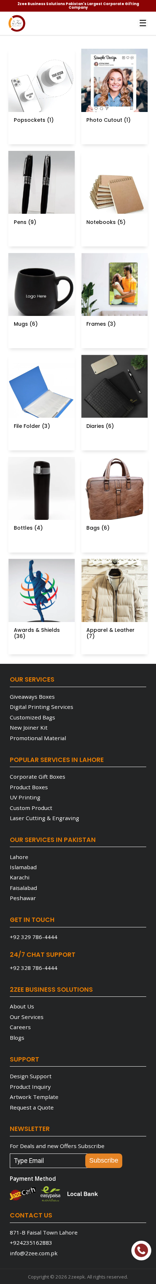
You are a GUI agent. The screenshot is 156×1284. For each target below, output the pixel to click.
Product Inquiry (30, 1086)
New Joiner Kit (29, 727)
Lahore (19, 856)
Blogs (17, 1037)
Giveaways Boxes (32, 696)
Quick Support (141, 1251)
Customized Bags (32, 717)
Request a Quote (32, 1107)
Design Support (31, 1076)
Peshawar (23, 898)
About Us (22, 1006)
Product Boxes (29, 787)
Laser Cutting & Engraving (44, 818)
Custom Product (31, 807)
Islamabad (23, 867)
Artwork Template (34, 1096)
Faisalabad (23, 887)
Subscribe (103, 1160)
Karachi (19, 877)
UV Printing (25, 797)
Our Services (27, 1016)
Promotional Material (38, 738)
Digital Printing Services (41, 706)
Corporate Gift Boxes (37, 776)
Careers (20, 1027)
